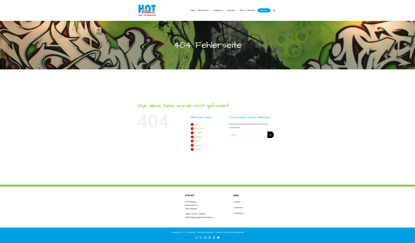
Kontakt (198, 149)
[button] (274, 10)
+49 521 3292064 (198, 214)
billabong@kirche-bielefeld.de (201, 217)
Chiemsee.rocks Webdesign (235, 232)
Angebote (198, 133)
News (197, 141)
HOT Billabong (190, 232)
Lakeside (198, 137)
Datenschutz (239, 213)
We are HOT (199, 129)
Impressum (238, 208)
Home (197, 125)
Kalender (198, 145)
